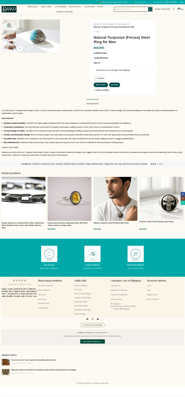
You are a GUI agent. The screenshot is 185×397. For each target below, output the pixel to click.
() (171, 2)
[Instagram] (92, 319)
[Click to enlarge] (20, 48)
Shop (103, 24)
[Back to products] (97, 31)
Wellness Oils (43, 303)
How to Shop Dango (82, 293)
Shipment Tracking (119, 290)
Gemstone (122, 24)
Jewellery (59, 164)
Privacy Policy (116, 299)
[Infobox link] (49, 257)
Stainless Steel (97, 164)
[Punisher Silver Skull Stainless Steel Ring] (161, 198)
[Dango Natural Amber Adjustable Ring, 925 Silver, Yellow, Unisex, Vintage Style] (69, 199)
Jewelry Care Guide (10, 147)
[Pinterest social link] (160, 164)
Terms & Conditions (119, 294)
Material (111, 24)
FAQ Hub (78, 289)
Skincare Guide (80, 301)
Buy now (114, 85)
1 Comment (28, 363)
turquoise (143, 164)
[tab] (92, 102)
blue (111, 164)
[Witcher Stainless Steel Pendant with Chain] (115, 199)
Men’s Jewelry (44, 290)
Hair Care (42, 299)
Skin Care (42, 294)
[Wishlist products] (173, 9)
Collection (36, 164)
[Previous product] (95, 31)
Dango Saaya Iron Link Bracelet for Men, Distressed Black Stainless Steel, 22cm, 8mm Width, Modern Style (23, 225)
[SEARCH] (150, 9)
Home (96, 24)
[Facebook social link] (157, 164)
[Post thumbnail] (6, 362)
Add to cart (101, 85)
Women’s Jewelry (45, 285)
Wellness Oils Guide (82, 310)
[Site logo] (9, 9)
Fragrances (43, 308)
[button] (5, 51)
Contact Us (115, 285)
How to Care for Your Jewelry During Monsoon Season (33, 360)
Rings (88, 164)
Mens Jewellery (78, 164)
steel (136, 164)
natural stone (128, 164)
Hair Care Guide (81, 305)
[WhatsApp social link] (163, 164)
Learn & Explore (81, 285)
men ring (117, 164)
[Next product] (100, 31)
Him (52, 164)
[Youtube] (97, 319)
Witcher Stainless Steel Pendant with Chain (111, 223)
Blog (181, 2)
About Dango (80, 314)
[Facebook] (87, 319)
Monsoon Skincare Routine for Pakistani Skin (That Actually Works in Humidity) (43, 370)
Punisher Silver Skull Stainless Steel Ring (156, 222)
